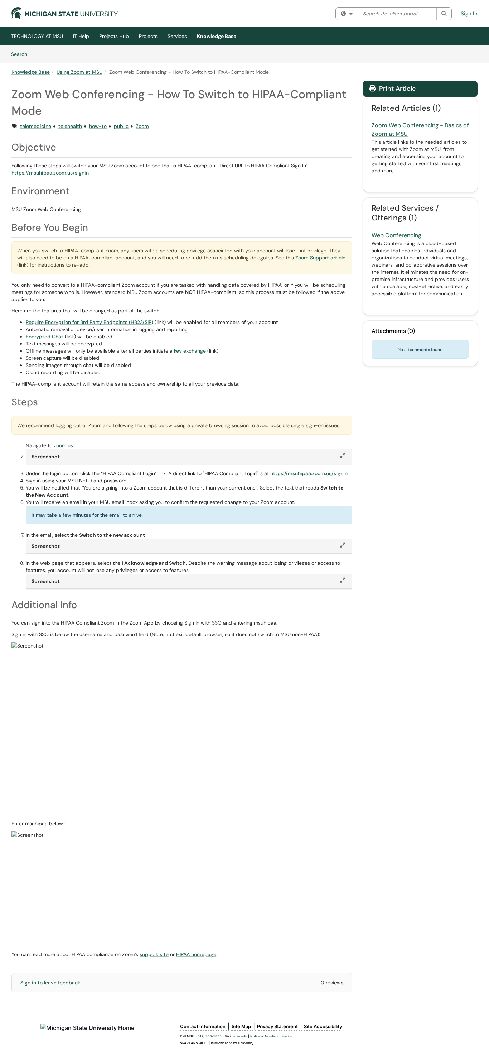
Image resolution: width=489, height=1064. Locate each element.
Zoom (142, 126)
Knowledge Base (216, 36)
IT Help (81, 36)
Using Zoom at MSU (79, 72)
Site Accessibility (323, 1026)
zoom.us (63, 445)
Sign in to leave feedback (50, 982)
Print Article (396, 88)
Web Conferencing (396, 235)
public (121, 126)
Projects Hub (114, 36)
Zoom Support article (320, 257)
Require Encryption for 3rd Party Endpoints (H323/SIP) (89, 322)
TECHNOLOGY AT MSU (37, 36)
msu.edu (240, 1036)
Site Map (241, 1026)
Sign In (469, 13)
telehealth (70, 126)
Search (21, 54)
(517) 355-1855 (209, 1036)
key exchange (190, 351)
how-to (98, 126)
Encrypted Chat (44, 336)
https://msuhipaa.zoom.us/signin (50, 173)
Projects (148, 36)
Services (177, 36)
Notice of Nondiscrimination (271, 1036)
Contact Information (203, 1026)
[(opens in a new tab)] (64, 13)
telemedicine (35, 126)
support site (154, 954)
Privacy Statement (277, 1026)
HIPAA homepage (196, 954)
